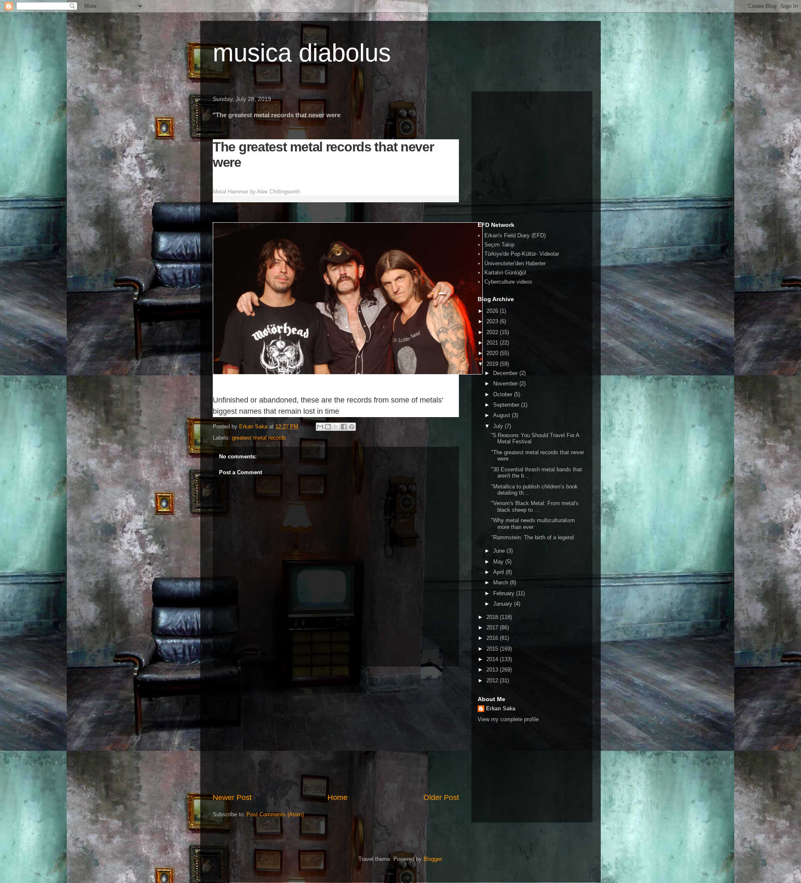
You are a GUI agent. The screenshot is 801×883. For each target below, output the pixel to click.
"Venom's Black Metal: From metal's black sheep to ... (535, 506)
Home (337, 797)
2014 (493, 659)
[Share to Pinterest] (352, 427)
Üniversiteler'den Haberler (515, 263)
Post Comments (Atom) (275, 814)
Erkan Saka (500, 708)
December (506, 373)
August (502, 415)
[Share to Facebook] (344, 427)
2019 (493, 364)
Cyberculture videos (508, 282)
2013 (493, 670)
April (499, 572)
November (506, 383)
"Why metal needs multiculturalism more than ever (533, 523)
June (499, 551)
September (507, 405)
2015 (493, 649)
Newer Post (232, 797)
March (501, 582)
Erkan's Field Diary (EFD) (515, 235)
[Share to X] (336, 427)
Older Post (441, 797)
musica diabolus (302, 53)
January (503, 604)
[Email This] (320, 427)
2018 (493, 617)
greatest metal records (259, 438)
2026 (493, 311)
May (499, 561)
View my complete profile (508, 719)
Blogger (432, 859)
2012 (493, 680)
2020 (493, 353)
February (504, 593)
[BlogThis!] (328, 427)
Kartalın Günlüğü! (505, 272)
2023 (493, 321)
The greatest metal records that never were (323, 154)
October (503, 394)
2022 (493, 332)
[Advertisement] (335, 729)
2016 (493, 638)
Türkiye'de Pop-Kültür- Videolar (521, 254)
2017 (493, 627)
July (499, 426)
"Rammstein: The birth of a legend (532, 537)
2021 (493, 343)
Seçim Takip (499, 245)
